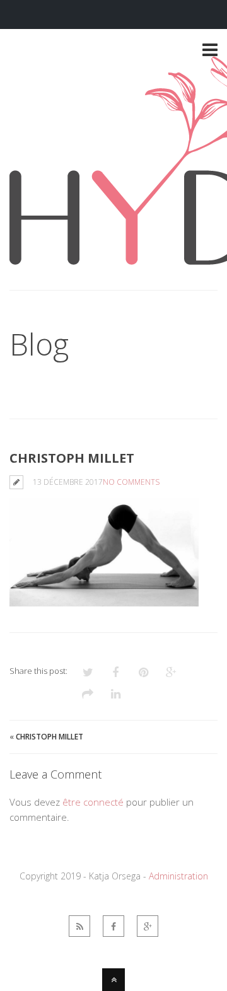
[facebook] (113, 926)
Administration (178, 876)
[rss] (79, 926)
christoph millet (49, 736)
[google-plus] (147, 926)
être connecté (93, 802)
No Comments (131, 482)
